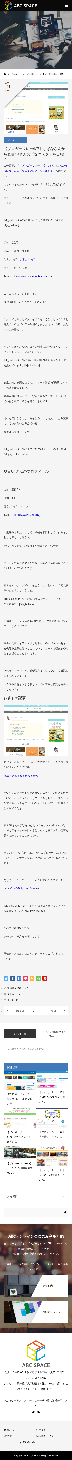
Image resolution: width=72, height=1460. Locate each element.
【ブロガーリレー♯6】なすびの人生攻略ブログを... (20, 1098)
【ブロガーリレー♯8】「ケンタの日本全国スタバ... (20, 1168)
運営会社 (9, 1436)
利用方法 (9, 1430)
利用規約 (41, 1430)
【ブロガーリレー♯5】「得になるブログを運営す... (52, 1096)
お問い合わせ (27, 1442)
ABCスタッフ (22, 987)
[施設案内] (36, 1276)
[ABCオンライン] (36, 1302)
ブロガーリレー (15, 140)
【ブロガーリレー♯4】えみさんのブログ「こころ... (52, 1174)
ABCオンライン (45, 1436)
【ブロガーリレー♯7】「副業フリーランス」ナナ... (52, 1136)
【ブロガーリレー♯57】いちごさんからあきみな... (19, 1136)
